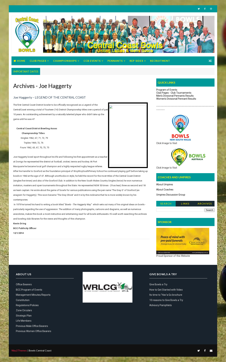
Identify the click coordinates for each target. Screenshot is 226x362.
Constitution (22, 300)
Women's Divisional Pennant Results (176, 98)
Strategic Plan (24, 315)
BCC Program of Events (29, 289)
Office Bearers (24, 284)
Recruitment (160, 60)
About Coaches (164, 189)
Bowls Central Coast (40, 350)
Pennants (115, 60)
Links (185, 203)
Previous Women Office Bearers (33, 331)
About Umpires (164, 184)
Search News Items (166, 204)
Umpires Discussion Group (170, 194)
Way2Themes (19, 350)
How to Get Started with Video (166, 289)
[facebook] (204, 8)
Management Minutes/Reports (33, 294)
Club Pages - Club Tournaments (173, 92)
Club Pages (38, 60)
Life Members (23, 320)
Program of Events (166, 89)
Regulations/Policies (27, 305)
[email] (211, 350)
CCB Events (92, 60)
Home (21, 60)
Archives (205, 203)
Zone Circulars (24, 310)
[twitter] (198, 8)
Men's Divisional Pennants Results (175, 95)
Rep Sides (136, 60)
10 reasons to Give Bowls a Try (166, 300)
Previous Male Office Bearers (32, 326)
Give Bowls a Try (158, 284)
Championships (65, 60)
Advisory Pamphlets (160, 305)
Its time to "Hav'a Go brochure (165, 294)
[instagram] (211, 8)
